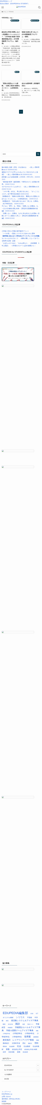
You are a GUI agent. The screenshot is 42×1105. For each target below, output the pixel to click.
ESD (32, 1013)
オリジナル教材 (8, 1017)
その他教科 (8, 1074)
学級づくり (30, 1024)
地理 (23, 1024)
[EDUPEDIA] (21, 7)
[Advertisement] (18, 133)
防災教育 (25, 1052)
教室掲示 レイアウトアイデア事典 (18, 1040)
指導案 (27, 1036)
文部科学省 (16, 1043)
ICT (37, 1013)
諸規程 (4, 1101)
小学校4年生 (29, 1033)
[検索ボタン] (39, 7)
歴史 (24, 1043)
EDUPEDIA (8, 1065)
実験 (37, 1030)
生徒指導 (11, 1046)
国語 (17, 1024)
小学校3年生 (17, 1033)
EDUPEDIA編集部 (15, 1013)
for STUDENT (9, 1070)
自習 (4, 1052)
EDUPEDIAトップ (6, 1)
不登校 (29, 1017)
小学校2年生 (6, 1033)
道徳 (18, 1052)
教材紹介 (6, 1043)
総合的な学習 (17, 1049)
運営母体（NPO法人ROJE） (11, 1099)
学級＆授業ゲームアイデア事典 (19, 1030)
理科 (36, 1043)
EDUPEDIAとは (7, 1094)
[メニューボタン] (2, 7)
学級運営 (10, 1027)
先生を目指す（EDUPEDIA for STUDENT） (14, 3)
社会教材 (27, 1046)
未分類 (6, 1079)
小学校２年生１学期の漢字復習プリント (15, 231)
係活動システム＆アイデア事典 (24, 1020)
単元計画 (10, 1024)
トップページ (6, 1091)
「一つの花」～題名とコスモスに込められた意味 (18, 233)
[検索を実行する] (38, 154)
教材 (37, 1040)
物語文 (30, 1043)
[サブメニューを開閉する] (37, 1065)
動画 (4, 1024)
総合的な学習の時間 (30, 1049)
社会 (19, 1046)
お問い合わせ (6, 1096)
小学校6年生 (17, 1037)
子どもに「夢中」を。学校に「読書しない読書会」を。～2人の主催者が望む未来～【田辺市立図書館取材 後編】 (20, 208)
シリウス (20, 1017)
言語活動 (11, 1052)
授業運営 (36, 1037)
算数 (8, 1049)
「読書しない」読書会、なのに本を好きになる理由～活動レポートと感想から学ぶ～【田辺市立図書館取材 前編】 (20, 215)
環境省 (5, 1046)
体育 (7, 1020)
